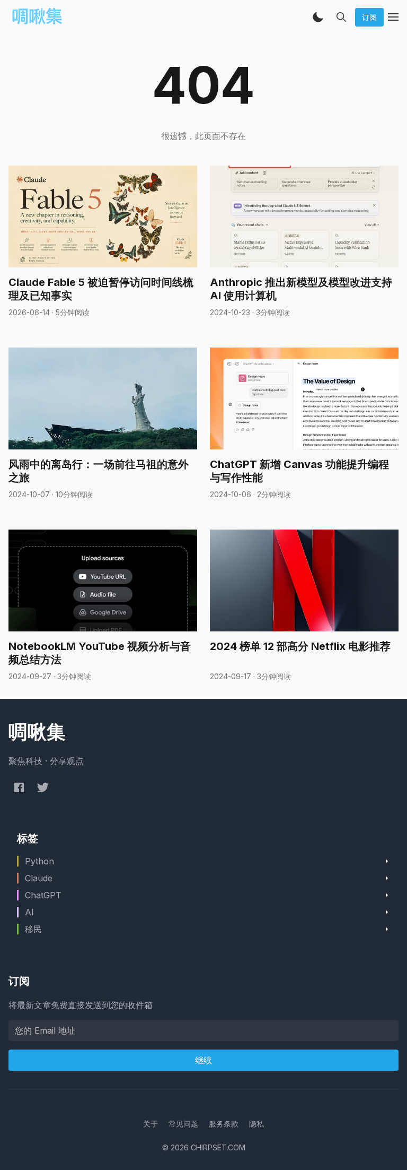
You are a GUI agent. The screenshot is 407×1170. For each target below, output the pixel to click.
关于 (150, 1123)
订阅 (369, 17)
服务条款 (223, 1123)
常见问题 (183, 1123)
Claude (38, 878)
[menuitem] (150, 1123)
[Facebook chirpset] (19, 787)
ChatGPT (43, 895)
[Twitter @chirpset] (43, 787)
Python (39, 861)
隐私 (256, 1123)
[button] (318, 17)
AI (29, 912)
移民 (33, 929)
